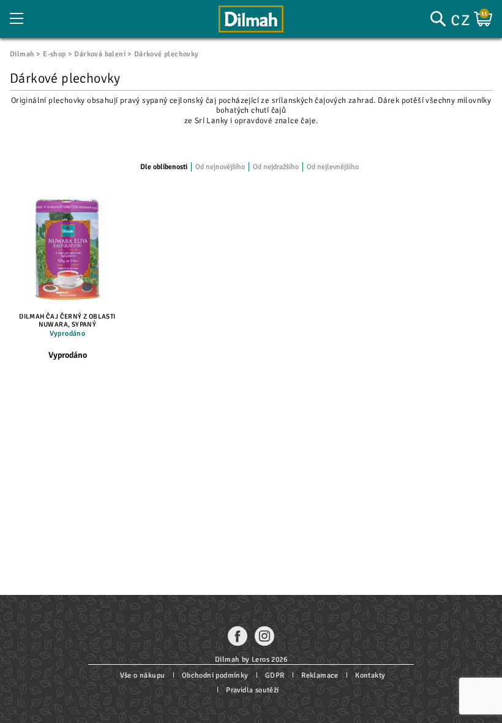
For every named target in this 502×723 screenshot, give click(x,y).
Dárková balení (100, 54)
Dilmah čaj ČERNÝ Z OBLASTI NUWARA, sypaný (67, 320)
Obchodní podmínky (215, 675)
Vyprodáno (67, 355)
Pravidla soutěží (252, 690)
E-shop (54, 54)
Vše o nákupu (142, 675)
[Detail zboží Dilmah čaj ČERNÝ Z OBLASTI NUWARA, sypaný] (67, 248)
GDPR (275, 675)
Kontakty (370, 675)
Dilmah (22, 54)
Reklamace (320, 675)
